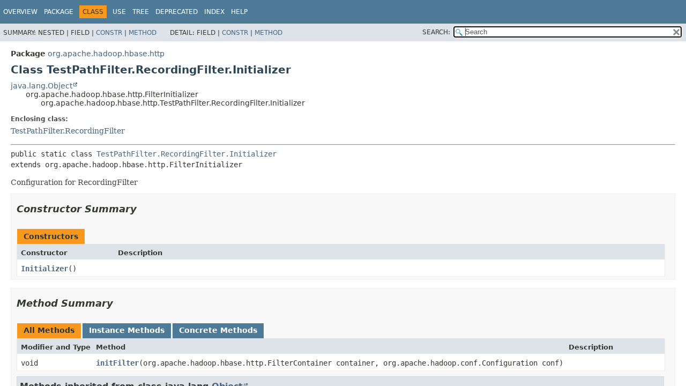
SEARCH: (436, 32)
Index (214, 12)
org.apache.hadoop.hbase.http (106, 53)
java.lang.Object (41, 85)
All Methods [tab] (49, 330)
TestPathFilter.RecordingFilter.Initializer (186, 154)
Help (239, 12)
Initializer (44, 268)
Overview (20, 12)
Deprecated (176, 12)
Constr (109, 32)
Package (58, 12)
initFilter (117, 363)
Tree (140, 12)
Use (119, 12)
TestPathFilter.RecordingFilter (68, 131)
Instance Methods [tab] (127, 330)
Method (142, 32)
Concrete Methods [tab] (218, 330)
